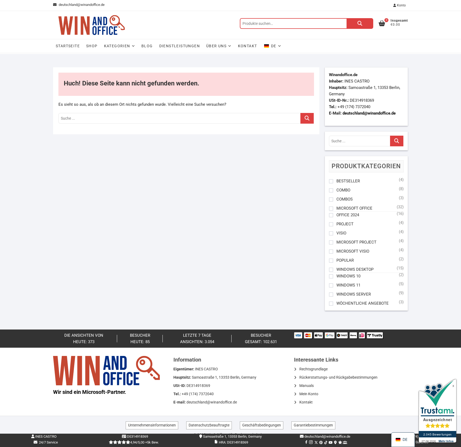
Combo (343, 190)
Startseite (68, 46)
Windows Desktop (354, 270)
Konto (401, 5)
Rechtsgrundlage (313, 369)
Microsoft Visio (352, 251)
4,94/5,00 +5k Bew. (144, 442)
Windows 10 (348, 276)
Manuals (306, 385)
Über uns (216, 46)
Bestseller (348, 181)
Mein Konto (308, 394)
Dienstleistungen (179, 46)
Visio (341, 233)
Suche (360, 23)
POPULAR (345, 260)
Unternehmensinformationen (152, 425)
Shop (92, 46)
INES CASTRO (45, 436)
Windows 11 (348, 285)
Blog (147, 46)
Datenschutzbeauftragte (209, 425)
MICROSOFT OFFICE (354, 208)
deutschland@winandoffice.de (82, 5)
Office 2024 (347, 215)
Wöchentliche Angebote (362, 303)
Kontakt (247, 46)
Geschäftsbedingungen (261, 425)
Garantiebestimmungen (313, 425)
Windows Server (353, 294)
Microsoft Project (356, 242)
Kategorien (117, 46)
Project (344, 224)
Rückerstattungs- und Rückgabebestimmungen (338, 377)
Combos (344, 199)
